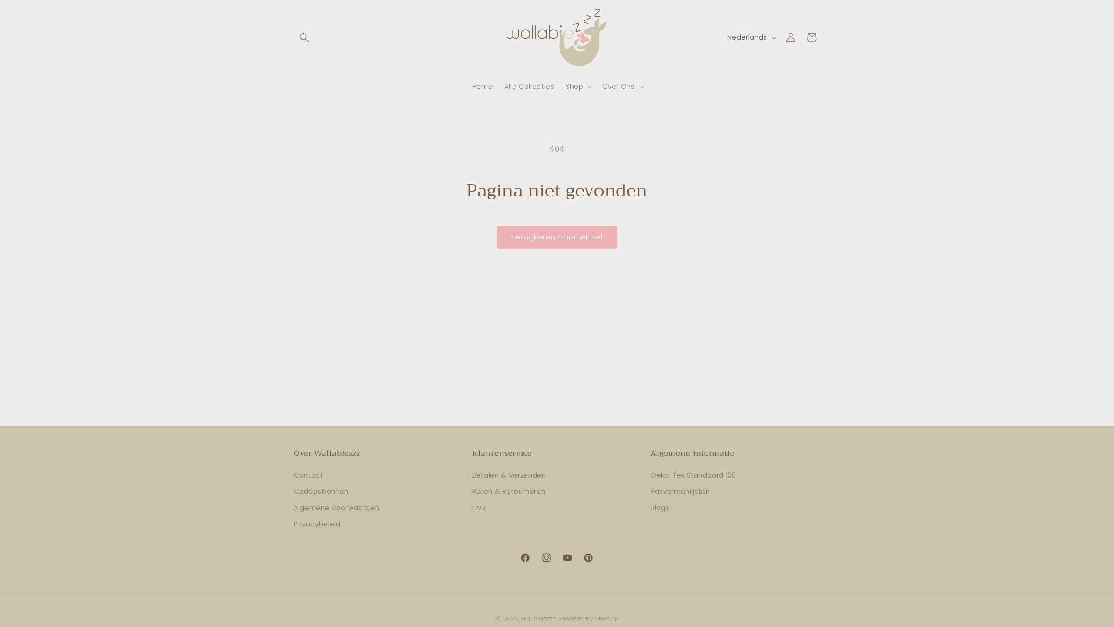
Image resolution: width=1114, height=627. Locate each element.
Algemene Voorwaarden (336, 507)
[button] (304, 37)
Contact (308, 475)
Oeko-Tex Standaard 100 (693, 475)
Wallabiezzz (538, 618)
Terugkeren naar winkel (557, 237)
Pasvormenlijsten (680, 491)
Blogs (660, 507)
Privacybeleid (317, 524)
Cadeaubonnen (321, 491)
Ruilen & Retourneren (508, 491)
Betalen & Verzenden (509, 475)
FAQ (479, 507)
